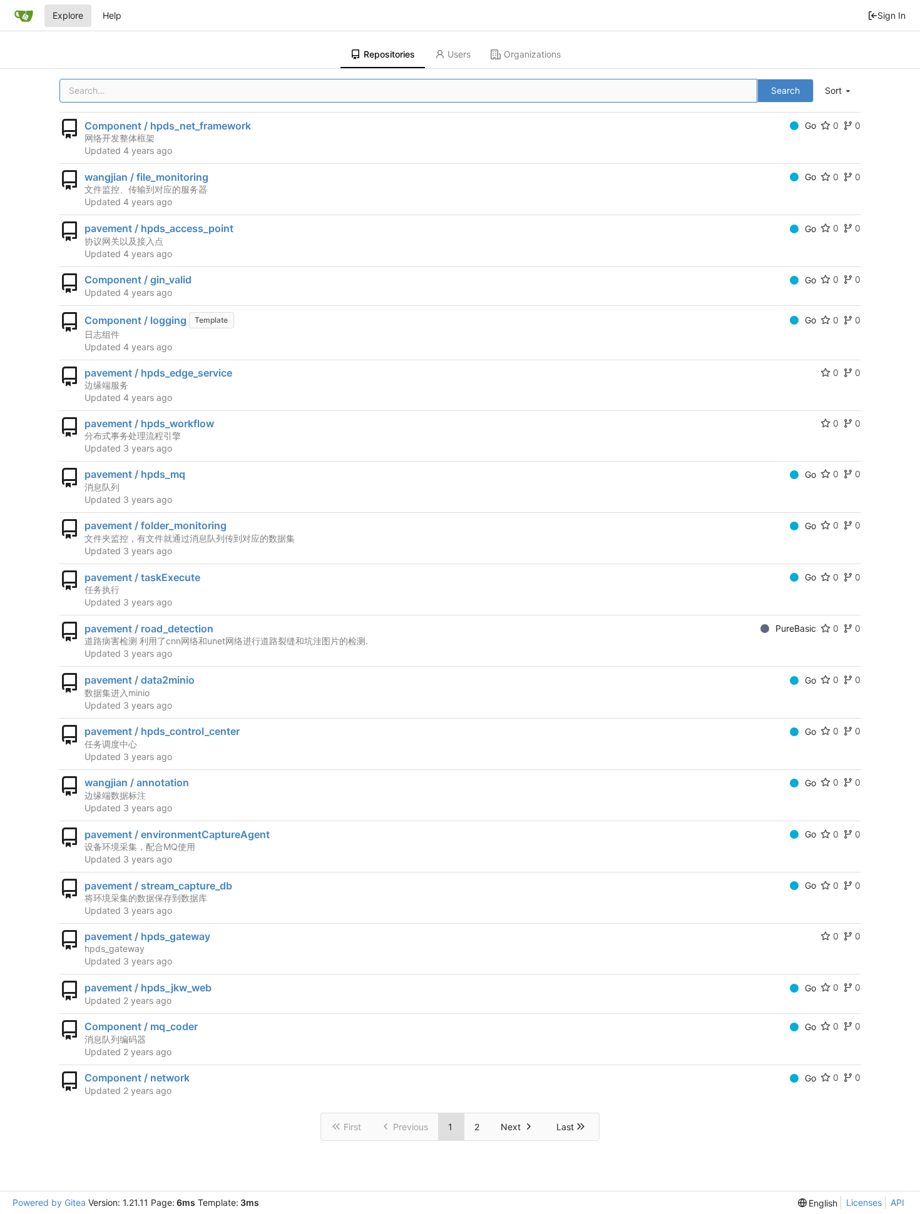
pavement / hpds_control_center (162, 731)
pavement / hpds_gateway (147, 936)
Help (112, 15)
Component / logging (135, 320)
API (897, 1202)
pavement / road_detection (148, 628)
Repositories (389, 54)
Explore (68, 15)
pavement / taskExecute (142, 577)
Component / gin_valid (138, 279)
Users (459, 54)
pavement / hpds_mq (134, 474)
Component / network (137, 1077)
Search (785, 90)
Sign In (891, 15)
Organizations (532, 54)
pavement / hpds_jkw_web (148, 987)
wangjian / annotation (136, 782)
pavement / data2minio (139, 680)
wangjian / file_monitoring (146, 177)
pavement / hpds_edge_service (158, 373)
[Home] (23, 15)
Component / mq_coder (141, 1026)
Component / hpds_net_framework (167, 125)
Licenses (864, 1202)
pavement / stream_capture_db (158, 885)
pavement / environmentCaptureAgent (177, 834)
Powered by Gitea (49, 1202)
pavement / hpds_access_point (158, 228)
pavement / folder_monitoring (155, 525)
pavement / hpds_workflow (149, 423)
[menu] (839, 91)
